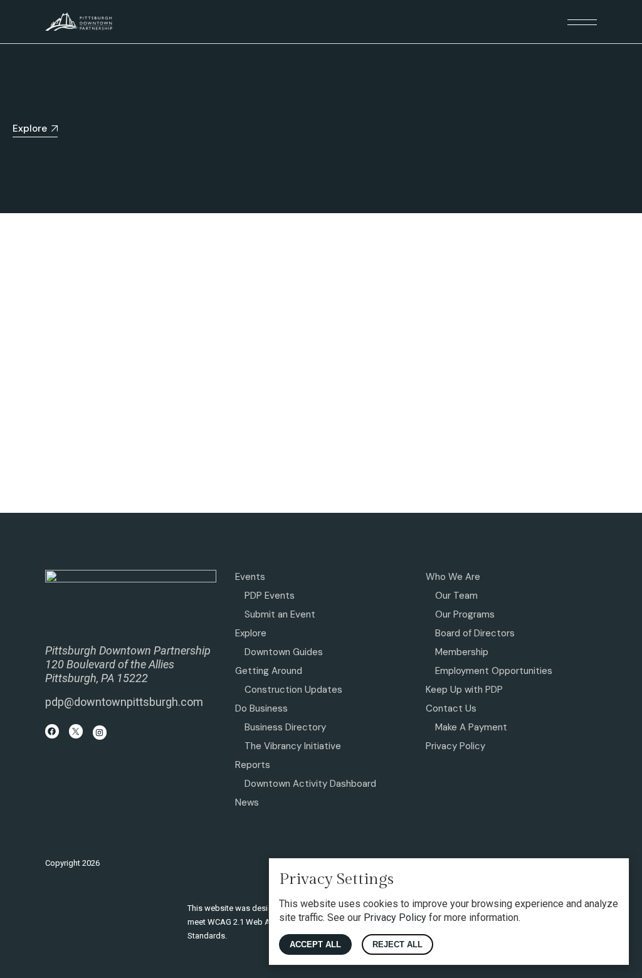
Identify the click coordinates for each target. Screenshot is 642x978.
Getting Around (268, 671)
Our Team (456, 595)
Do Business (261, 708)
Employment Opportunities (493, 671)
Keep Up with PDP (464, 689)
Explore (250, 633)
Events (250, 576)
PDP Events (270, 595)
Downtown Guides (284, 652)
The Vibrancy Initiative (293, 746)
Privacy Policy (455, 746)
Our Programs (465, 614)
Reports (252, 765)
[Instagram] (100, 732)
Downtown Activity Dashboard (310, 783)
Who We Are (453, 576)
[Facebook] (52, 731)
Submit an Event (280, 614)
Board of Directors (475, 633)
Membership (461, 652)
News (247, 802)
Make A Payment (471, 727)
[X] (76, 731)
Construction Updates (293, 689)
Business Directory (285, 727)
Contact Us (451, 708)
